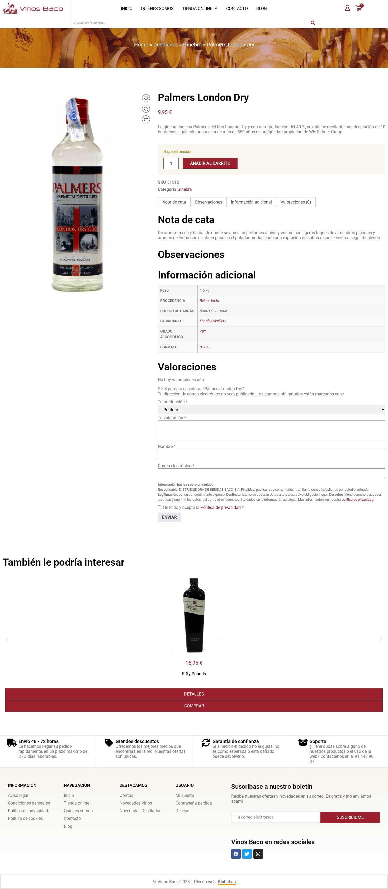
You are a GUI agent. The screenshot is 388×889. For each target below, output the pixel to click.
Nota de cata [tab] (174, 202)
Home (141, 44)
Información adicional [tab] (251, 202)
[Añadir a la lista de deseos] (146, 98)
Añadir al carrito (210, 163)
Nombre (167, 446)
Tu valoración (172, 417)
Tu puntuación (173, 401)
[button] (7, 639)
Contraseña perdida (194, 803)
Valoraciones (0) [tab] (296, 202)
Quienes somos (78, 810)
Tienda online (76, 803)
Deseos (182, 810)
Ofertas (126, 795)
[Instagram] (258, 854)
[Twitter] (247, 854)
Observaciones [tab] (208, 202)
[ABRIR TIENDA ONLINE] (216, 8)
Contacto (72, 818)
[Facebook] (236, 854)
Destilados (165, 44)
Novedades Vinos (136, 803)
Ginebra (192, 44)
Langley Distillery (213, 321)
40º (203, 331)
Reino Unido (209, 301)
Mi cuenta (185, 795)
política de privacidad (357, 500)
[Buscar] (312, 22)
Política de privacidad (221, 507)
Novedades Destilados (140, 810)
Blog (68, 826)
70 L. (207, 347)
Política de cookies (25, 818)
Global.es (227, 881)
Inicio (69, 795)
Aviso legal (18, 795)
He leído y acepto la (203, 507)
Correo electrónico (176, 465)
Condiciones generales (29, 803)
